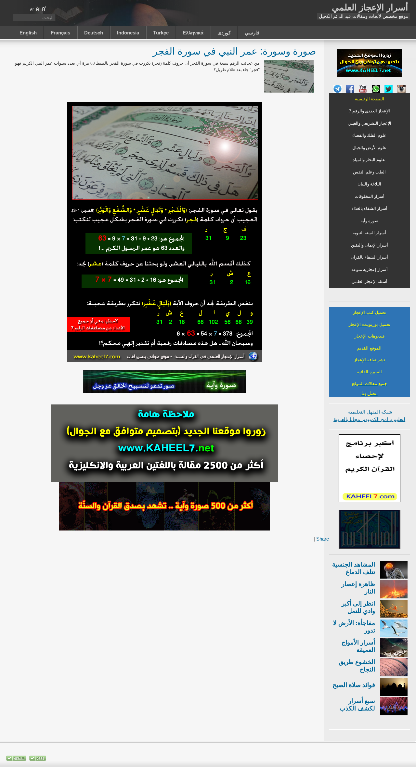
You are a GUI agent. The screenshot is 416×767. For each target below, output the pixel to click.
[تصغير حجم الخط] (31, 8)
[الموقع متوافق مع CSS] (37, 759)
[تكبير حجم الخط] (43, 8)
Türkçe (161, 32)
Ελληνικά (193, 32)
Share (322, 539)
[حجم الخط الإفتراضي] (37, 8)
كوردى (224, 32)
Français (60, 32)
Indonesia (128, 32)
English (28, 32)
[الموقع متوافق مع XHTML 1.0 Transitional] (16, 759)
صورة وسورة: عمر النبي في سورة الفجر (234, 51)
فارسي (252, 32)
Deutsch (93, 32)
